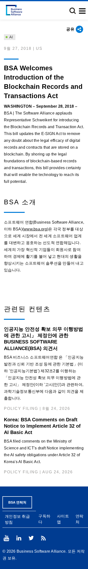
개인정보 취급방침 (17, 519)
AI (10, 37)
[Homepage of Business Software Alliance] (14, 10)
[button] (72, 11)
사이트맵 (63, 519)
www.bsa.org (35, 229)
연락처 (80, 519)
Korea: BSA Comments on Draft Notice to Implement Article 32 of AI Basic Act (42, 426)
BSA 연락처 (17, 502)
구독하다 (44, 519)
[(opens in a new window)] (6, 538)
